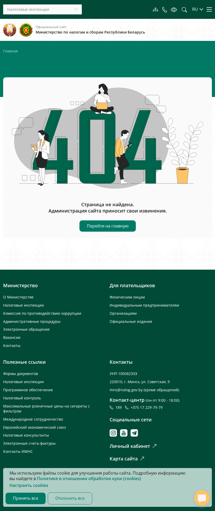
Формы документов (20, 373)
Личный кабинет (130, 446)
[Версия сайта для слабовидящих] (173, 9)
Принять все (25, 498)
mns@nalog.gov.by (127, 389)
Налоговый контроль (22, 397)
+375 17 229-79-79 (147, 407)
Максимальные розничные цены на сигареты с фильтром (46, 409)
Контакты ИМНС (18, 451)
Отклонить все (70, 498)
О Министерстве (18, 297)
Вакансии (11, 337)
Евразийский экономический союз (34, 427)
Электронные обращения (26, 329)
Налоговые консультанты (26, 435)
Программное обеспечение (28, 389)
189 (119, 407)
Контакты (11, 345)
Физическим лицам (127, 297)
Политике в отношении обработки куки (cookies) (89, 478)
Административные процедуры (32, 321)
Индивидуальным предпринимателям (144, 305)
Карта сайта (124, 458)
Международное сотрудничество (33, 419)
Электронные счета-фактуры (29, 443)
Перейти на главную (107, 226)
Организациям (123, 313)
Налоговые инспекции (23, 305)
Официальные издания (131, 321)
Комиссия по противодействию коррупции (42, 313)
